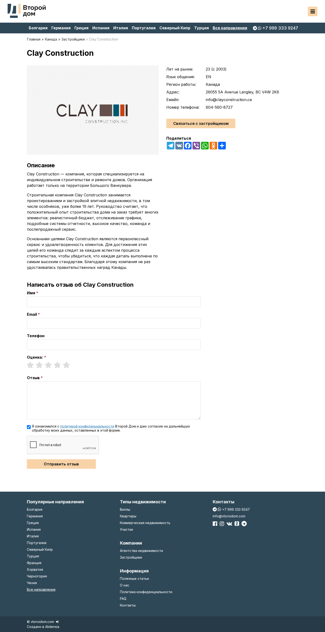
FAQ (123, 598)
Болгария (38, 27)
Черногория (37, 576)
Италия (120, 27)
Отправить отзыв (61, 464)
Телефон (35, 335)
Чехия (32, 583)
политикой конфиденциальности (87, 426)
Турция (201, 27)
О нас (124, 585)
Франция (34, 563)
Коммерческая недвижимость (145, 523)
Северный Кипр (174, 27)
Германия (61, 27)
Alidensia (52, 627)
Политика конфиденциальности (146, 592)
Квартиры (128, 516)
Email (32, 314)
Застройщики (131, 557)
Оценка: (35, 357)
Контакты (128, 605)
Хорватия (35, 569)
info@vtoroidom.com (229, 516)
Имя (31, 293)
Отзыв (33, 377)
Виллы (125, 509)
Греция (81, 27)
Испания (100, 27)
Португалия (144, 27)
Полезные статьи (134, 578)
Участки (126, 529)
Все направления (230, 27)
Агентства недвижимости (141, 551)
